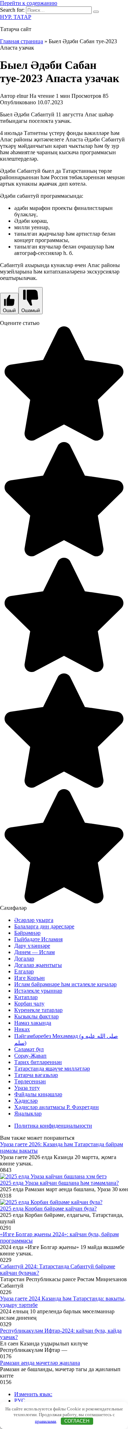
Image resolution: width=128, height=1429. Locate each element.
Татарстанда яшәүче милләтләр (52, 1069)
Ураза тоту (27, 1088)
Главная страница (21, 41)
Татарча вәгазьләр (36, 1075)
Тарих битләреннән (38, 1062)
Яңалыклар (28, 1113)
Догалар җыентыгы (38, 965)
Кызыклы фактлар (36, 1016)
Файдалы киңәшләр (38, 1094)
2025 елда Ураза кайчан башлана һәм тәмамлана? (59, 1183)
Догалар (24, 959)
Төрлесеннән (30, 1081)
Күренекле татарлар (38, 1010)
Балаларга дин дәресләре (44, 926)
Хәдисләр (26, 1101)
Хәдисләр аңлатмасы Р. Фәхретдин (56, 1107)
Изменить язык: (33, 1394)
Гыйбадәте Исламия (38, 939)
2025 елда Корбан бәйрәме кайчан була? (48, 1208)
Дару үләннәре (32, 946)
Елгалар (24, 971)
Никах (22, 1029)
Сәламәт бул (29, 1049)
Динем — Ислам (34, 952)
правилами (45, 1421)
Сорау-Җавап (30, 1056)
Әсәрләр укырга (33, 920)
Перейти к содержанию (28, 3)
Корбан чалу (29, 1004)
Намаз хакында (32, 1023)
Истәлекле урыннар (38, 991)
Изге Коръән (29, 978)
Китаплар (26, 997)
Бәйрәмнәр (27, 933)
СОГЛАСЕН (76, 1421)
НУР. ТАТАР (15, 17)
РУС (19, 1401)
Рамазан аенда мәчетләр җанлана (40, 1363)
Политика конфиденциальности (53, 1126)
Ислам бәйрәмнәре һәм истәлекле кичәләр (65, 984)
